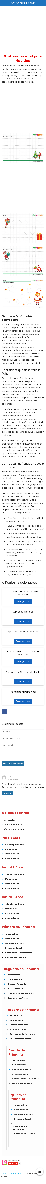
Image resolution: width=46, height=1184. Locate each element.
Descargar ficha (23, 601)
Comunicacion (12, 938)
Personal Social (12, 858)
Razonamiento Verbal (15, 957)
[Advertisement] (23, 30)
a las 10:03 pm (13, 780)
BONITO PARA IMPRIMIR (23, 3)
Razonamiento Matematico (18, 952)
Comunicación (12, 854)
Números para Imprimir (15, 829)
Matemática (11, 849)
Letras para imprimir (13, 824)
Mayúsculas (9, 820)
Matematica (12, 934)
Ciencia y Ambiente (14, 844)
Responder (7, 793)
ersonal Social (15, 948)
